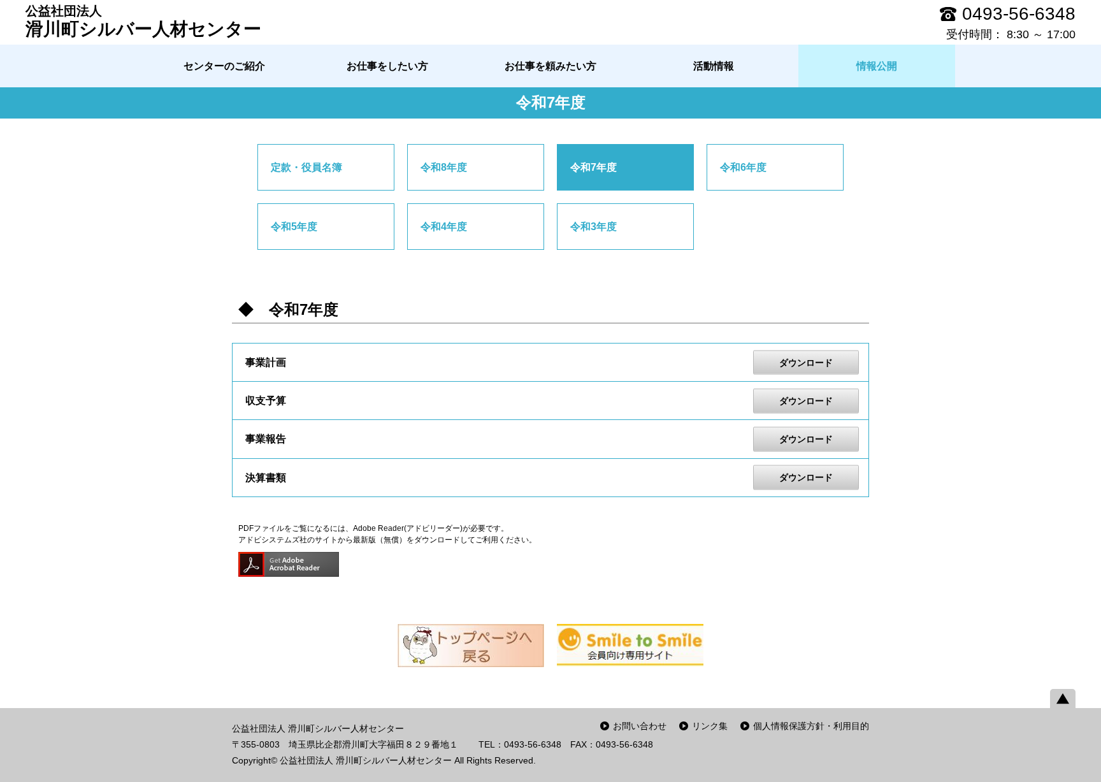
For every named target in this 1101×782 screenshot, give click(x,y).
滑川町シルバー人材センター (143, 21)
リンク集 (710, 726)
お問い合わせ (639, 726)
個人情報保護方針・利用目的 (811, 726)
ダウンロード (806, 362)
